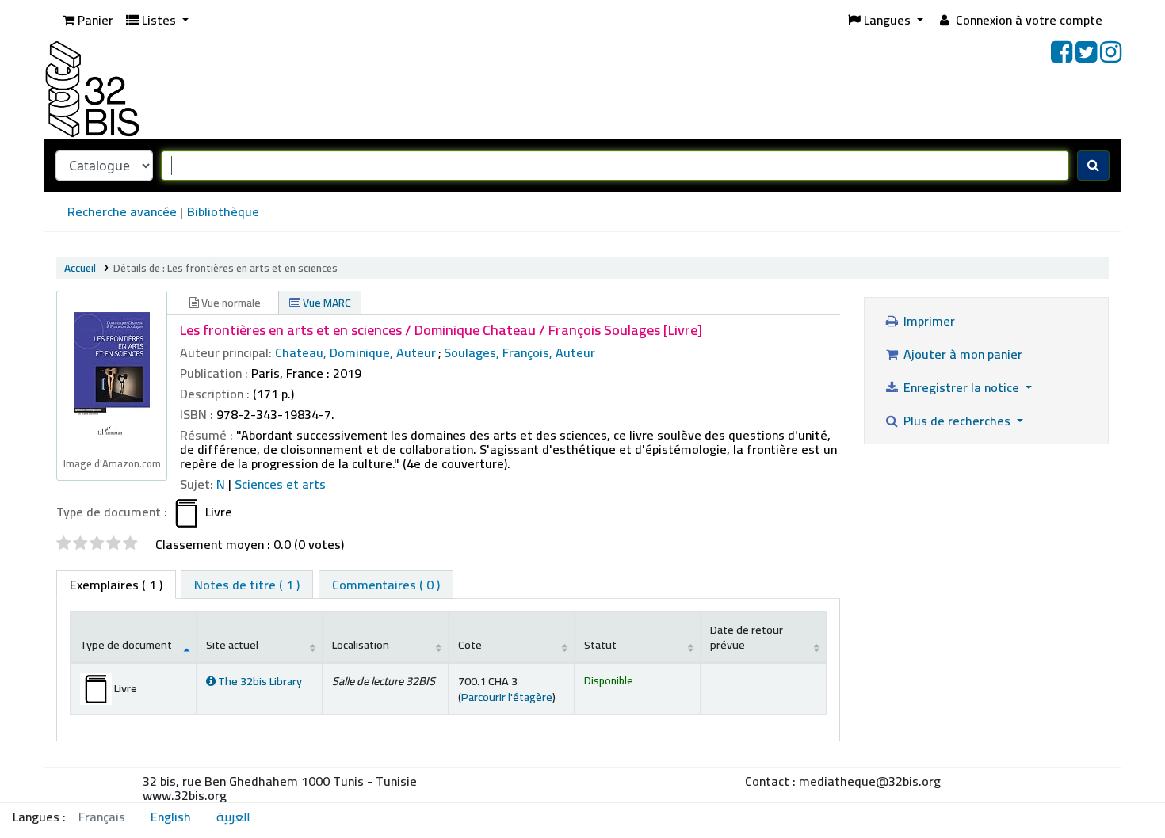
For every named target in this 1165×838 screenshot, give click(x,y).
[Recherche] (1093, 165)
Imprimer (927, 321)
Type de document (126, 644)
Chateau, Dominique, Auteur (355, 352)
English (171, 816)
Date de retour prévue (746, 637)
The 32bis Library (259, 680)
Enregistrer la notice (961, 387)
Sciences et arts (280, 484)
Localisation (360, 644)
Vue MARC (325, 302)
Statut (600, 644)
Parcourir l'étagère (506, 696)
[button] (88, 19)
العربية (233, 816)
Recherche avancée (122, 211)
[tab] (247, 584)
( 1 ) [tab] (116, 584)
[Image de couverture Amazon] (111, 374)
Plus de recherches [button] (957, 420)
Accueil (80, 267)
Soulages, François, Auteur (519, 352)
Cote (470, 644)
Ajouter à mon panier (961, 354)
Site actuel (232, 644)
